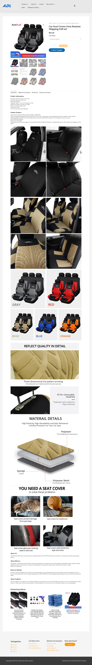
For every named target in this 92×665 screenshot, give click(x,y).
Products (24, 4)
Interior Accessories (54, 641)
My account (50, 4)
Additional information (24, 92)
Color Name (52, 35)
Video (23, 7)
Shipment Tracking (33, 7)
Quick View (19, 607)
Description (14, 92)
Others (54, 23)
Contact (41, 4)
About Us (33, 4)
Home (50, 23)
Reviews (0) (35, 92)
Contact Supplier (56, 50)
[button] (74, 6)
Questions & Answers (45, 92)
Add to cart (63, 46)
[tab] (14, 92)
